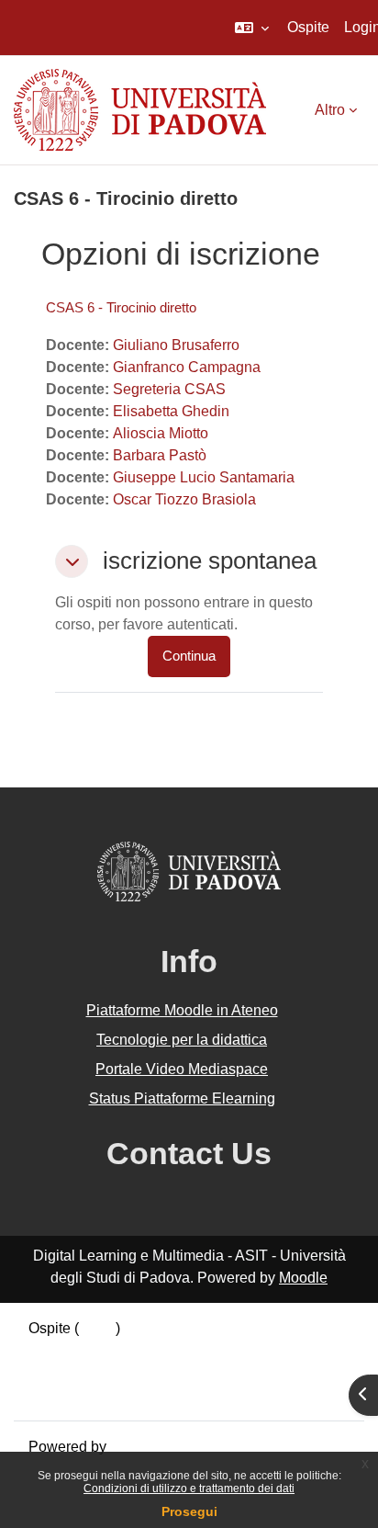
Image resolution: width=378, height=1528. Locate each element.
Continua (189, 656)
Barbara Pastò (159, 455)
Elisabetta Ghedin (171, 411)
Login (97, 1328)
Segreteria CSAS (169, 389)
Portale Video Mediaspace (181, 1069)
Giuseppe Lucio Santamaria (204, 477)
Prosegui (189, 1511)
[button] (252, 27)
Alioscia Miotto (160, 433)
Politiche (56, 1372)
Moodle (303, 1277)
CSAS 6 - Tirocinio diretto (121, 307)
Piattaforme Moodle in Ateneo (182, 1010)
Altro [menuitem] (330, 110)
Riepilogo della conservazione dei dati (153, 1350)
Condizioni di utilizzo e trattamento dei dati (189, 1488)
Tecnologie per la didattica (181, 1039)
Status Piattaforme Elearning (182, 1098)
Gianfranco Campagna (187, 367)
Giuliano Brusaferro (176, 345)
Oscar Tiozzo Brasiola (184, 499)
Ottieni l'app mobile (90, 1394)
